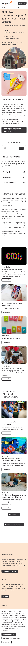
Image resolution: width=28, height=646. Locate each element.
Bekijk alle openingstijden (8, 44)
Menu (23, 3)
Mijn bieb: (4, 8)
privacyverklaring (6, 630)
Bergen (3, 218)
